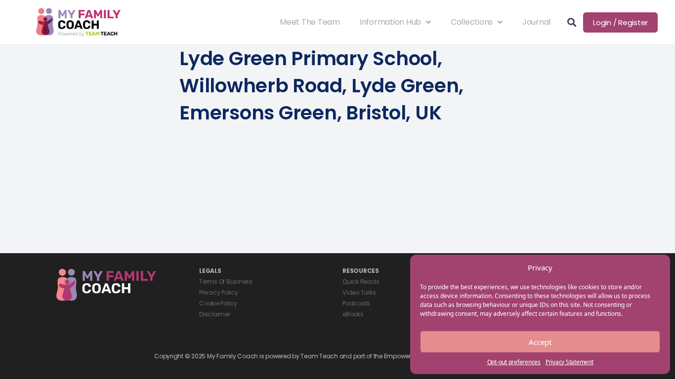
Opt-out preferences (514, 362)
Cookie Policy (218, 303)
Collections (472, 22)
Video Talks (359, 292)
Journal (536, 22)
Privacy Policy (218, 292)
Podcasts (356, 303)
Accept (540, 342)
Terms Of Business (226, 281)
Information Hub (390, 22)
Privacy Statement (569, 362)
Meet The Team (310, 22)
